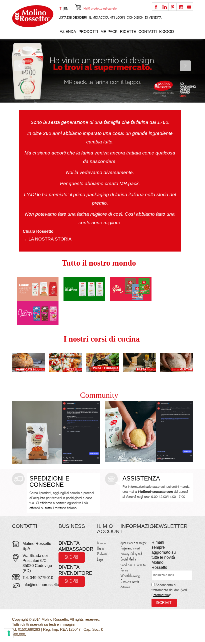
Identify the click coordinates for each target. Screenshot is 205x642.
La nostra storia (47, 239)
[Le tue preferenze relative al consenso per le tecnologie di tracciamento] (9, 633)
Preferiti (102, 553)
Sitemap (125, 586)
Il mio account (101, 17)
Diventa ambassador (71, 546)
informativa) (161, 595)
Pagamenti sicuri (130, 548)
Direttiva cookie (129, 581)
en (66, 9)
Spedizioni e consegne (133, 542)
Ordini (100, 548)
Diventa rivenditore (71, 570)
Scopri (71, 557)
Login (120, 17)
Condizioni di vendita (144, 17)
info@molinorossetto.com (45, 585)
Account (102, 542)
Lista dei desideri (72, 17)
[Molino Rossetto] (33, 16)
